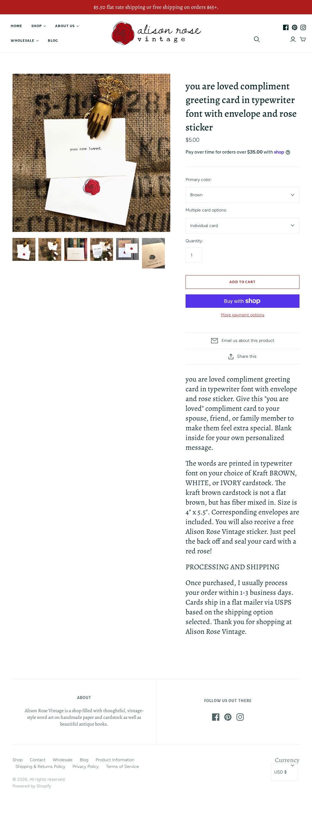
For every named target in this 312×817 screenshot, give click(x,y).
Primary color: (199, 179)
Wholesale (22, 41)
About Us (64, 26)
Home (16, 26)
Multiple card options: (206, 210)
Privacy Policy (86, 766)
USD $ (280, 772)
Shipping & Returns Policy (40, 766)
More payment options (242, 315)
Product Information (115, 759)
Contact (37, 759)
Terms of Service (122, 766)
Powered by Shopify (31, 786)
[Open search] (257, 39)
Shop (36, 26)
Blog (53, 41)
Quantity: (194, 240)
